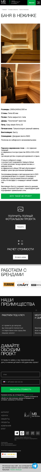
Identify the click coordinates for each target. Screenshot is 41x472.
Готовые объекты (13, 9)
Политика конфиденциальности (11, 450)
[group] (9, 284)
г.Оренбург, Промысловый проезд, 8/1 (15, 1)
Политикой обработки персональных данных (17, 395)
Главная (4, 9)
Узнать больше (16, 470)
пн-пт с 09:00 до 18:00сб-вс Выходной (14, 3)
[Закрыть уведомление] (40, 465)
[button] (20, 196)
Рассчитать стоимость (20, 389)
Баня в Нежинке (24, 9)
